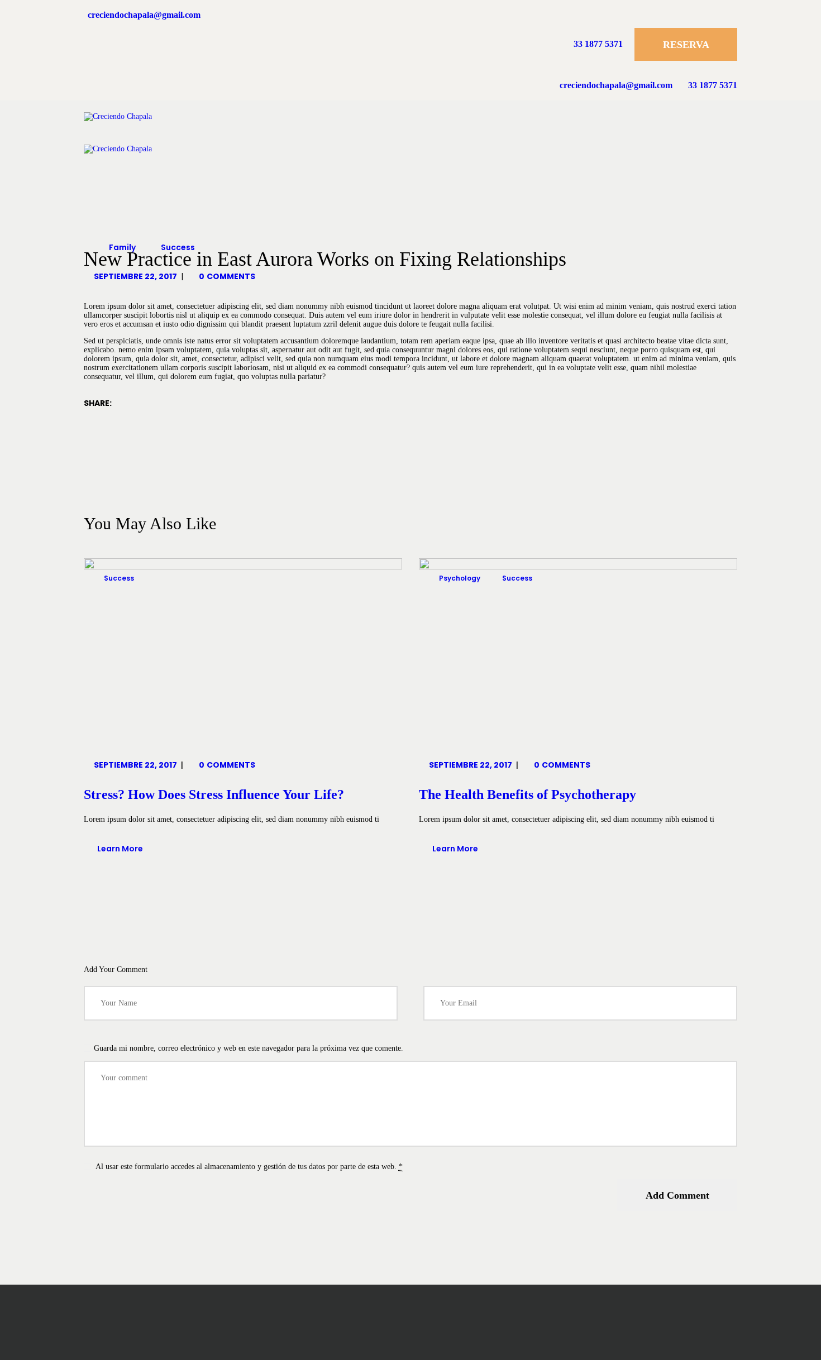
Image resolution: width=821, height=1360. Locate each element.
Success (178, 247)
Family (122, 247)
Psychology (459, 578)
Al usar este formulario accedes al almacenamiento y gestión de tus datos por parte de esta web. (248, 1166)
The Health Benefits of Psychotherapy (527, 794)
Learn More (120, 848)
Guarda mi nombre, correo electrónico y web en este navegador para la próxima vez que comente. (248, 1048)
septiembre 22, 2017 (135, 276)
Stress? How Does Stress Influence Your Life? (214, 794)
